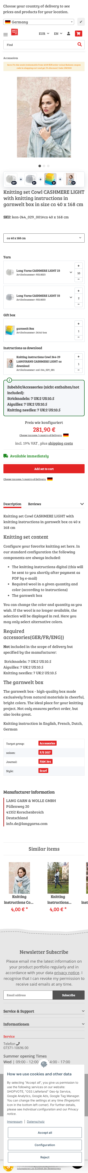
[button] (68, 33)
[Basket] (79, 33)
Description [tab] (12, 504)
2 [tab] (44, 166)
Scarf (43, 770)
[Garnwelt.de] (14, 32)
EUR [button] (42, 33)
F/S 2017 (45, 752)
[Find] (80, 44)
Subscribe (68, 995)
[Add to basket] (6, 74)
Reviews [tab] (34, 504)
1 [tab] (39, 166)
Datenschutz (36, 1121)
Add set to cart (44, 469)
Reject (44, 1157)
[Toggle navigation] (5, 32)
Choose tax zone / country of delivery (40, 435)
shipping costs (60, 443)
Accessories (47, 743)
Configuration (45, 1145)
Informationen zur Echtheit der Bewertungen (39, 1168)
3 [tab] (48, 166)
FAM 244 (45, 761)
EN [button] (56, 33)
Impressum (14, 1121)
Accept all (45, 1132)
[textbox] (38, 22)
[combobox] (38, 22)
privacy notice (66, 972)
